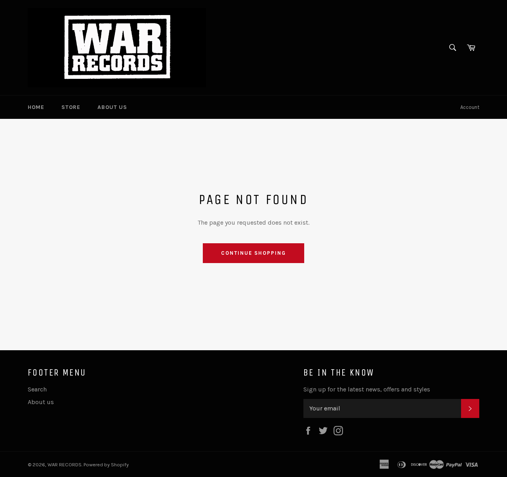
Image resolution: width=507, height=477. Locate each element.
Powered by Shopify (106, 464)
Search (37, 389)
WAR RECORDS (65, 464)
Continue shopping (253, 253)
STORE (70, 107)
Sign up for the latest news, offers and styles (366, 389)
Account (469, 107)
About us (41, 402)
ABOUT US (112, 107)
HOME (36, 107)
